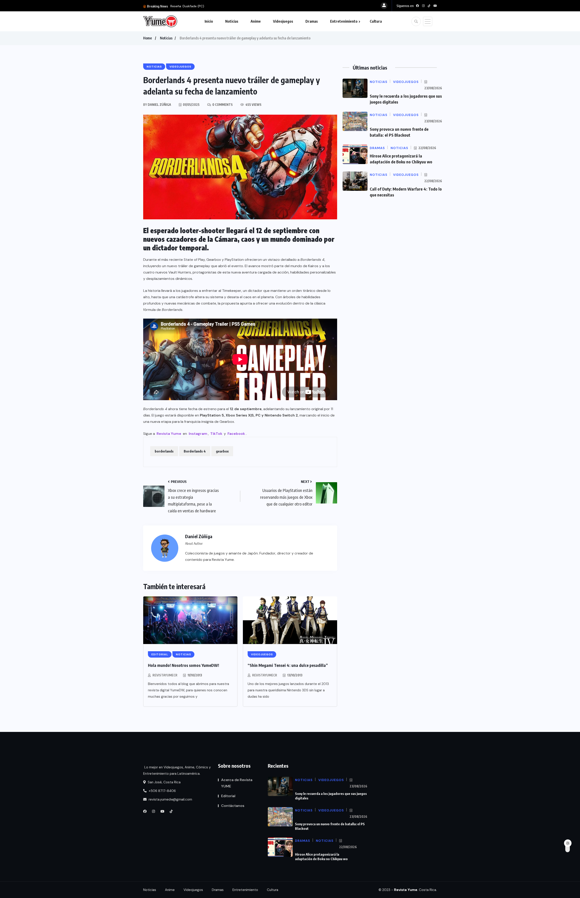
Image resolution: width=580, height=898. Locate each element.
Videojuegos (283, 21)
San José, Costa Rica (164, 782)
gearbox (222, 451)
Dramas (311, 21)
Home (147, 38)
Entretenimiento (344, 21)
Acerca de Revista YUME (236, 783)
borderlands (164, 451)
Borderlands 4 (195, 451)
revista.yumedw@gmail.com (170, 799)
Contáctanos (232, 805)
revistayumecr (164, 675)
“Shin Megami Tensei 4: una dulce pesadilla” (288, 665)
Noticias (231, 21)
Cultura (376, 21)
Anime (256, 21)
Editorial (228, 796)
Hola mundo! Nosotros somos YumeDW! (183, 665)
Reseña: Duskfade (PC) (187, 6)
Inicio (209, 21)
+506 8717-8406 (162, 791)
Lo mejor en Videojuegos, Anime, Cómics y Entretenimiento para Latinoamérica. (177, 770)
